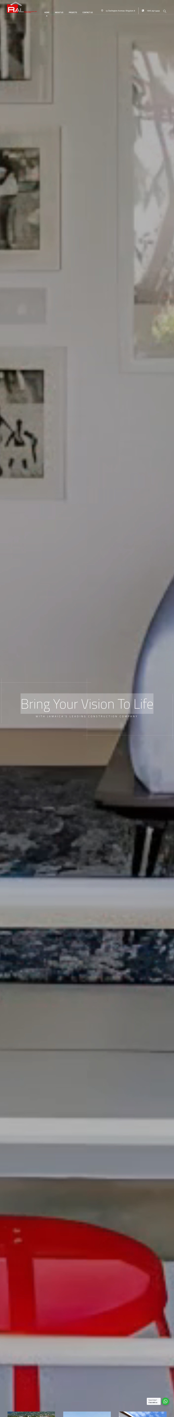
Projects (73, 12)
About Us (59, 12)
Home (46, 12)
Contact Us (88, 12)
